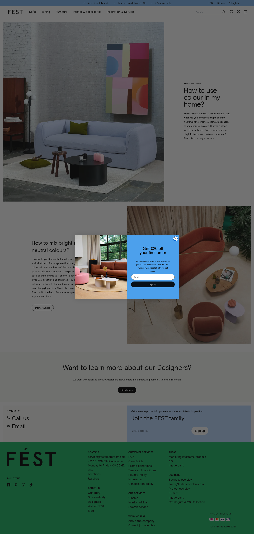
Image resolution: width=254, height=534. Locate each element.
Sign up (152, 284)
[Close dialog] (175, 238)
